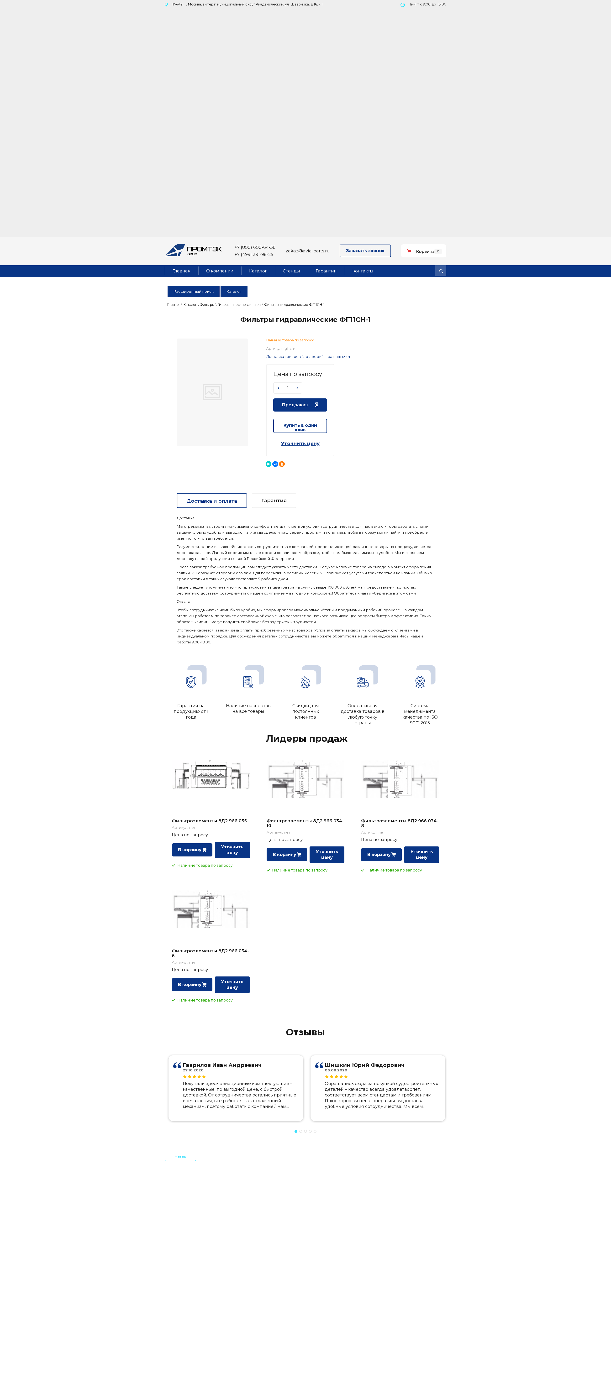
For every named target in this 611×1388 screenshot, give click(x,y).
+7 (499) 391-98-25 (253, 254)
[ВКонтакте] (275, 464)
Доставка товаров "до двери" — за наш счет (308, 356)
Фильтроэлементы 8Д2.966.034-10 (305, 823)
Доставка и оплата (212, 501)
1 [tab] (296, 1131)
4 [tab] (310, 1131)
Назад (180, 1156)
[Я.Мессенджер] (268, 464)
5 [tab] (315, 1131)
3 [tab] (305, 1131)
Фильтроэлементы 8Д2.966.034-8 (399, 823)
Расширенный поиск (194, 291)
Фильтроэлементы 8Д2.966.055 (209, 821)
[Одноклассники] (282, 464)
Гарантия (274, 500)
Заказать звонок (365, 250)
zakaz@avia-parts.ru (308, 251)
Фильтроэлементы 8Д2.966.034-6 (210, 953)
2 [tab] (300, 1131)
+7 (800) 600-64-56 (254, 247)
